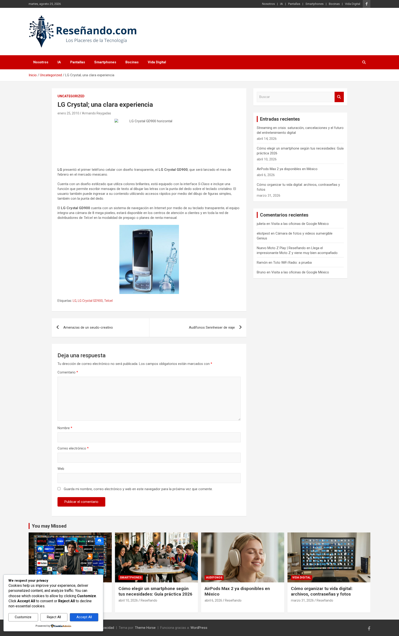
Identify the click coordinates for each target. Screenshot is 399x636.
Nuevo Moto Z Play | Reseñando (281, 248)
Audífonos (214, 577)
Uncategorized (71, 96)
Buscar (339, 97)
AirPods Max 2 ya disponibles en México (287, 169)
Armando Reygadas (96, 113)
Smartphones (314, 4)
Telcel (108, 301)
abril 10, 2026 (128, 600)
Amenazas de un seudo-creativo (88, 327)
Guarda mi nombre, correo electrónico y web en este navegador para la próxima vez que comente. (138, 489)
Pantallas (294, 4)
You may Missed (49, 526)
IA (281, 4)
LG (74, 301)
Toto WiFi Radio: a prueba (292, 262)
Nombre (64, 428)
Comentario (67, 372)
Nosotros (268, 4)
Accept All (84, 617)
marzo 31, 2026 (302, 600)
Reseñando (149, 600)
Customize (23, 617)
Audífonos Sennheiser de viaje (212, 327)
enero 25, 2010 (68, 113)
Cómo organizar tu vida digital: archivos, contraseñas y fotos (322, 591)
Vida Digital (352, 4)
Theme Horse (145, 628)
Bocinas (334, 4)
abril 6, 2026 (213, 600)
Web (60, 469)
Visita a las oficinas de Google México (300, 224)
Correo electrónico (73, 448)
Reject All (54, 617)
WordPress (198, 628)
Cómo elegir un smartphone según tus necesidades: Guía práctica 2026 (155, 591)
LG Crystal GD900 (90, 301)
